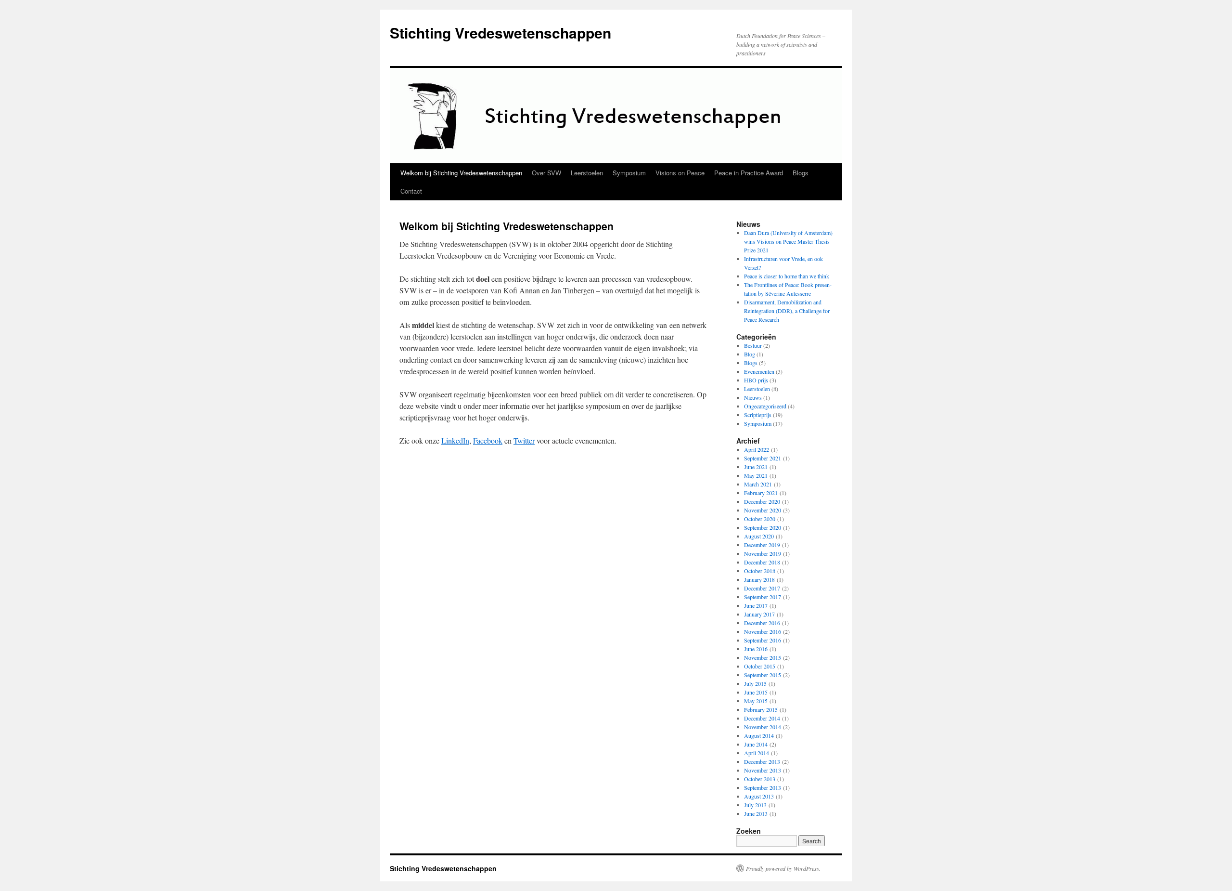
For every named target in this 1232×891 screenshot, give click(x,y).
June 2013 (756, 813)
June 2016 (756, 649)
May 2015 (756, 701)
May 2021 (756, 475)
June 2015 (756, 692)
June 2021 (756, 467)
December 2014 (762, 718)
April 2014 (756, 753)
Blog (749, 354)
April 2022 (756, 449)
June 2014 (756, 744)
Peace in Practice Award (748, 172)
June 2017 (756, 605)
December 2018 (762, 562)
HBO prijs (756, 380)
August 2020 (759, 536)
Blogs (800, 172)
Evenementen (759, 371)
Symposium (629, 172)
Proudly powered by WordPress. (783, 868)
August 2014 (759, 735)
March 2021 (758, 484)
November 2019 (762, 553)
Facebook (487, 440)
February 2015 (761, 709)
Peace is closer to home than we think (786, 276)
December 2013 (762, 761)
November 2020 (762, 510)
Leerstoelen (587, 172)
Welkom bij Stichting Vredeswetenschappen (461, 172)
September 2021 (762, 458)
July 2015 (755, 683)
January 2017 (759, 614)
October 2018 (759, 571)
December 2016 (762, 623)
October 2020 (759, 519)
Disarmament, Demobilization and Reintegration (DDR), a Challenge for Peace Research (787, 310)
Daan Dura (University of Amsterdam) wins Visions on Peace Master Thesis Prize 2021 (788, 241)
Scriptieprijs (757, 415)
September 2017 (762, 597)
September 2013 (762, 787)
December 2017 (762, 588)
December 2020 (762, 501)
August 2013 (759, 796)
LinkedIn (455, 440)
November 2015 (762, 657)
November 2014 (762, 727)
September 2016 (762, 640)
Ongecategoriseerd (765, 406)
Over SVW (546, 172)
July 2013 (755, 805)
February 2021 (761, 493)
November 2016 (762, 631)
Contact (411, 191)
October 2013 (759, 779)
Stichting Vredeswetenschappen (500, 32)
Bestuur (753, 345)
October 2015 (759, 666)
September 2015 (762, 675)
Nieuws (753, 397)
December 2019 (762, 545)
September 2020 (762, 527)
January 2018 (759, 579)
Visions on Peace (680, 172)
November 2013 (762, 770)
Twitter (524, 440)
